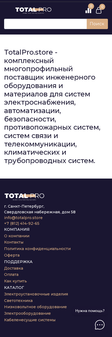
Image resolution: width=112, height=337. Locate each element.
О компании (16, 235)
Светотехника (18, 300)
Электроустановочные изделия (36, 294)
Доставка (13, 268)
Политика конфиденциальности (37, 248)
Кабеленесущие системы (29, 319)
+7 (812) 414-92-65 (21, 223)
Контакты (13, 242)
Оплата (11, 274)
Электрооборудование (27, 313)
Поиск (97, 23)
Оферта (12, 255)
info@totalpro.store (23, 217)
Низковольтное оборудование (35, 306)
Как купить (15, 281)
